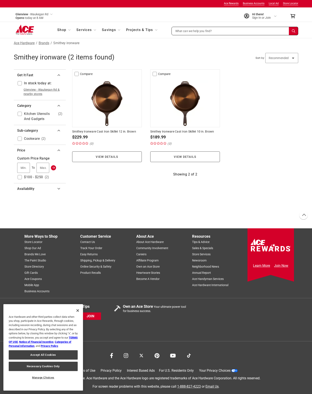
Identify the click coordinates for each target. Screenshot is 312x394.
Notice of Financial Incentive (36, 341)
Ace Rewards (231, 3)
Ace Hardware (24, 43)
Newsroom (199, 260)
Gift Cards (31, 272)
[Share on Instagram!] (126, 355)
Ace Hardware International (210, 285)
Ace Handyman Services (208, 279)
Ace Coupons (33, 279)
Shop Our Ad (32, 248)
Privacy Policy (111, 371)
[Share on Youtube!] (173, 355)
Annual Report (201, 272)
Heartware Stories (148, 272)
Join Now (281, 266)
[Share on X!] (141, 355)
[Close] (77, 310)
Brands (44, 43)
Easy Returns (89, 254)
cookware (32, 139)
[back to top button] (303, 215)
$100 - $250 (33, 177)
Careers (141, 254)
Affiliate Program (147, 260)
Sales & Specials (202, 248)
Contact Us (87, 242)
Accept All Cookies (43, 354)
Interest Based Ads (141, 371)
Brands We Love (35, 254)
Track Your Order (91, 248)
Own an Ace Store (148, 266)
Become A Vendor (148, 279)
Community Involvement (152, 248)
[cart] (294, 16)
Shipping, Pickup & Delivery (97, 260)
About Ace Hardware (150, 242)
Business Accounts (253, 3)
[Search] (293, 31)
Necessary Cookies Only (43, 366)
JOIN (90, 316)
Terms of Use (85, 371)
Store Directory (34, 266)
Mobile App (31, 285)
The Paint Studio (35, 260)
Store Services (201, 254)
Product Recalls (90, 272)
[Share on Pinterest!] (157, 355)
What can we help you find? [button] (193, 30)
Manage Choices (43, 377)
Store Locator (290, 3)
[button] (234, 31)
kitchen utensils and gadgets (37, 116)
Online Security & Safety (95, 266)
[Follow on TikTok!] (188, 355)
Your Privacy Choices (214, 371)
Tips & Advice (200, 242)
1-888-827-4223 (189, 386)
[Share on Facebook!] (111, 355)
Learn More (261, 266)
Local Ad (274, 3)
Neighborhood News (205, 266)
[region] (43, 347)
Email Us (212, 386)
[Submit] (53, 167)
